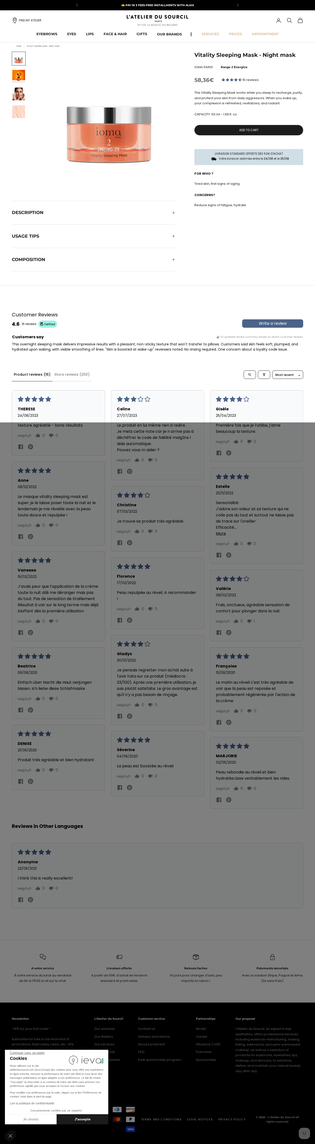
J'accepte (83, 1119)
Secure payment (151, 1044)
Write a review (273, 323)
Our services (104, 1044)
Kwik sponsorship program (159, 1059)
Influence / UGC (208, 1044)
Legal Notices (200, 1119)
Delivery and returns (154, 1036)
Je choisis (30, 1119)
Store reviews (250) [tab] (72, 374)
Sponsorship (206, 1059)
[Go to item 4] (19, 112)
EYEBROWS (46, 34)
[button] (10, 1136)
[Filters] (264, 375)
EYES (71, 34)
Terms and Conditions (161, 1119)
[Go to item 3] (19, 94)
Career (201, 1036)
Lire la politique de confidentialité (32, 1103)
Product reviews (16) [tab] (32, 374)
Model (201, 1028)
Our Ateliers (103, 1036)
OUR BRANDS (169, 34)
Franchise (203, 1052)
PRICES (235, 34)
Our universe (104, 1028)
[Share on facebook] (21, 447)
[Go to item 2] (19, 76)
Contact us (146, 1028)
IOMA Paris (203, 67)
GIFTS (142, 34)
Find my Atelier (30, 20)
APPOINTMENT (265, 34)
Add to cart (249, 130)
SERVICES (210, 34)
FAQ (141, 1052)
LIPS (90, 34)
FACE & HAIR (115, 34)
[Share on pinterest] (30, 447)
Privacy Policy (232, 1119)
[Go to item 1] (19, 58)
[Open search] (250, 375)
